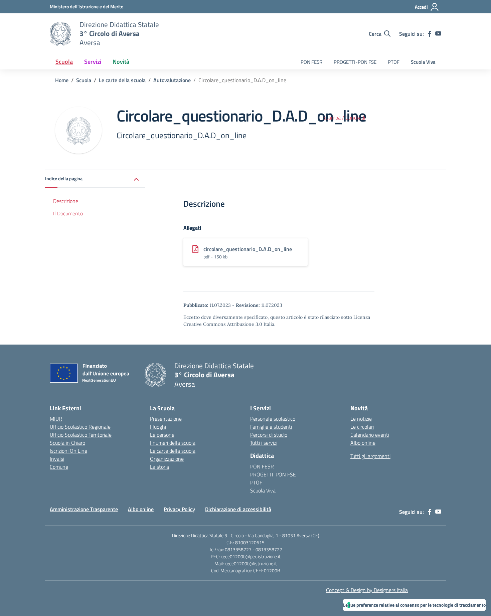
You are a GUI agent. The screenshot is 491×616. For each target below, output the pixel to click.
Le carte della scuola (172, 451)
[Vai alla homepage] (60, 34)
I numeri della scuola (172, 443)
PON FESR (311, 62)
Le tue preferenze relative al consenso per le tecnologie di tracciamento (414, 604)
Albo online (362, 443)
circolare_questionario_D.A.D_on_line (247, 249)
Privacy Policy (179, 509)
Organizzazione (167, 459)
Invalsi (57, 459)
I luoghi (158, 427)
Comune (59, 467)
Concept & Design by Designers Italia (367, 590)
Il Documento (68, 213)
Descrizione (65, 201)
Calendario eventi (369, 435)
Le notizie (361, 419)
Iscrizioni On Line (68, 451)
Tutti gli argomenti (370, 456)
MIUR (56, 419)
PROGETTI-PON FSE (355, 62)
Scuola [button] (64, 61)
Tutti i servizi (263, 443)
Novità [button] (121, 61)
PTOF (393, 62)
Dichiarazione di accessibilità (238, 509)
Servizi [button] (92, 61)
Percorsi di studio (268, 435)
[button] (95, 179)
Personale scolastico (272, 419)
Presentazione (166, 419)
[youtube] (438, 34)
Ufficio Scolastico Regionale (80, 427)
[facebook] (430, 34)
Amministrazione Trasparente (84, 509)
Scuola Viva (423, 62)
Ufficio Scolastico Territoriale (81, 435)
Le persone (162, 435)
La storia (159, 467)
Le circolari (362, 427)
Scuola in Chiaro (67, 443)
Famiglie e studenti (271, 427)
